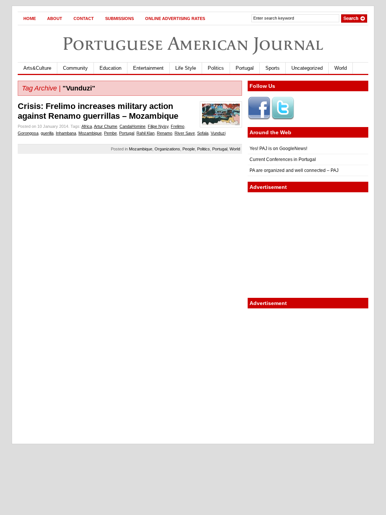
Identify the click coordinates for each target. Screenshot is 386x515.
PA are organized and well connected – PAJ (294, 170)
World (340, 68)
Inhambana (66, 133)
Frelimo (177, 126)
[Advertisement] (308, 245)
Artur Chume (105, 126)
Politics (216, 68)
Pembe (110, 133)
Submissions (119, 18)
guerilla (47, 133)
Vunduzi (218, 133)
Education (110, 68)
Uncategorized (307, 68)
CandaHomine (132, 126)
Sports (272, 68)
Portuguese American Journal (193, 43)
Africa (86, 126)
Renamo (164, 133)
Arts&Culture (37, 68)
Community (75, 68)
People (188, 149)
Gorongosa (28, 133)
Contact (84, 18)
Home (29, 18)
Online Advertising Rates (175, 18)
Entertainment (148, 68)
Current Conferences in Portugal (283, 159)
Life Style (185, 68)
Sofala (202, 133)
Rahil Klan (145, 133)
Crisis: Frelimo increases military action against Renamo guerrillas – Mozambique (98, 111)
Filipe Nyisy (158, 126)
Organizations (167, 149)
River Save (185, 133)
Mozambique (90, 133)
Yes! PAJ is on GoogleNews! (278, 148)
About (54, 18)
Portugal (245, 68)
